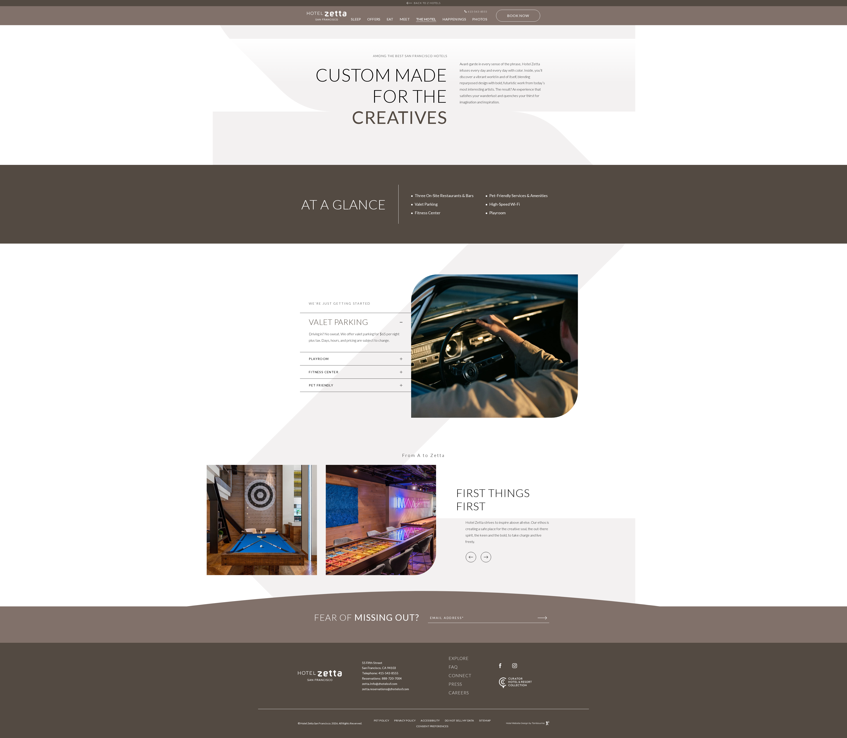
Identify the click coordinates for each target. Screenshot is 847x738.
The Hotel (426, 19)
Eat (390, 19)
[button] (470, 557)
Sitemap (485, 720)
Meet (405, 19)
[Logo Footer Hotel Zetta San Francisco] (320, 676)
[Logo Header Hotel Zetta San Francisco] (327, 15)
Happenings (454, 19)
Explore (459, 658)
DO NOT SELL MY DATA (459, 720)
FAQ (453, 667)
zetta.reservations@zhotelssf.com (385, 689)
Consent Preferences (432, 726)
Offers (373, 19)
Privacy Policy (405, 720)
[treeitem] (355, 332)
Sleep (356, 19)
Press (455, 684)
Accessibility (430, 720)
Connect (460, 675)
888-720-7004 (392, 678)
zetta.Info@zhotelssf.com (379, 684)
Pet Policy (381, 720)
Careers (459, 692)
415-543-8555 (388, 673)
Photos (479, 19)
